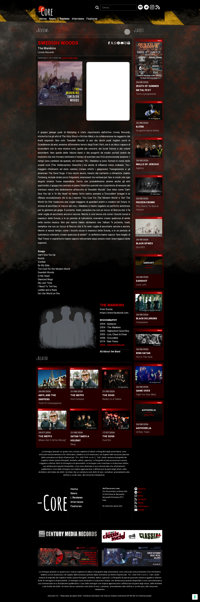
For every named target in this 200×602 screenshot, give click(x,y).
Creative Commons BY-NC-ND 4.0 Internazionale (131, 596)
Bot (140, 492)
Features (92, 18)
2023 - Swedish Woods (112, 345)
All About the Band (110, 351)
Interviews (78, 18)
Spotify (142, 488)
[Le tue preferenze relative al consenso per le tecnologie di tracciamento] (195, 597)
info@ (141, 509)
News (52, 18)
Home (43, 18)
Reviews (64, 18)
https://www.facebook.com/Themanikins (121, 312)
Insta (140, 495)
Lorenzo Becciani (69, 58)
